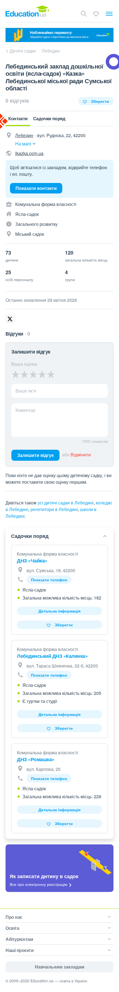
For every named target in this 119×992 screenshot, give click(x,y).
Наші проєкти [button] (19, 950)
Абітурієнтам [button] (19, 939)
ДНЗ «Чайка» (32, 560)
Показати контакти (36, 188)
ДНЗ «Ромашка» (36, 759)
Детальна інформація (59, 611)
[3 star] (33, 374)
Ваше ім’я (25, 391)
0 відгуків (17, 100)
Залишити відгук (35, 455)
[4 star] (42, 374)
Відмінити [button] (81, 454)
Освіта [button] (12, 928)
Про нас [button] (14, 917)
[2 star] (24, 374)
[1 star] (15, 374)
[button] (59, 536)
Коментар (25, 410)
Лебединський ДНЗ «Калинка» (52, 655)
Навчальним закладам (59, 967)
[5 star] (50, 374)
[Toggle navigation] (109, 14)
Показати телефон (49, 579)
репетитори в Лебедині (54, 509)
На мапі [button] (23, 143)
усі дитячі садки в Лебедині (66, 502)
